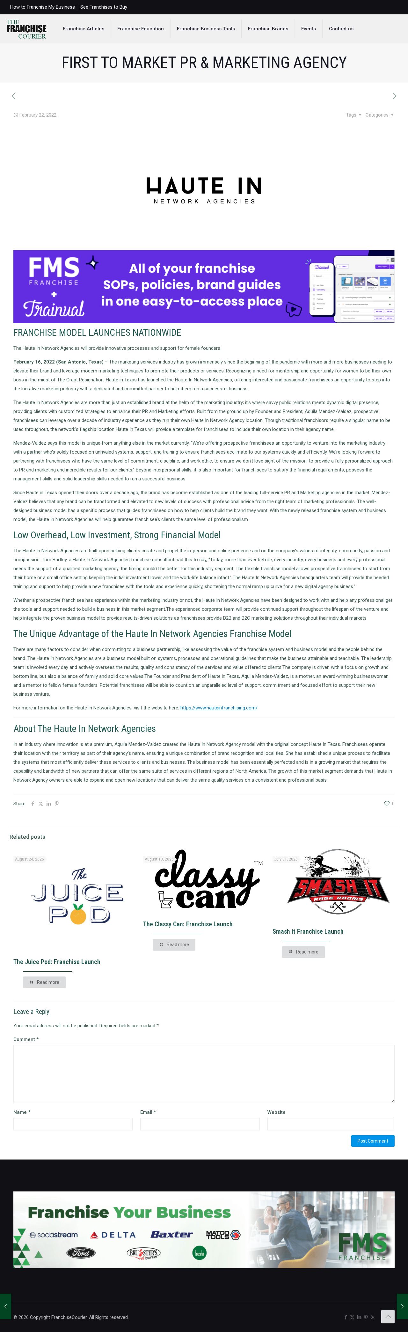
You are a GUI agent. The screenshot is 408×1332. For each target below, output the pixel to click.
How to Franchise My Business (42, 7)
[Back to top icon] (388, 1316)
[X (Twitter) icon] (352, 1317)
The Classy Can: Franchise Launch (188, 924)
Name (21, 1112)
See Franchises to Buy (103, 7)
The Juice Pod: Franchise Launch (56, 962)
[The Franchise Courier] (26, 28)
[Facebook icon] (345, 1317)
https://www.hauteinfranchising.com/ (219, 708)
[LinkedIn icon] (359, 1317)
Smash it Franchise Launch (308, 931)
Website (276, 1112)
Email (148, 1112)
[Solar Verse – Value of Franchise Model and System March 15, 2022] (402, 1306)
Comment (26, 1039)
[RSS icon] (372, 1317)
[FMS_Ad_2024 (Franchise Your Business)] (204, 1266)
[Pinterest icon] (365, 1317)
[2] (204, 322)
